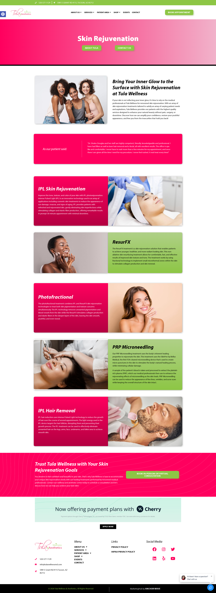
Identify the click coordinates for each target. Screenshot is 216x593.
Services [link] (88, 12)
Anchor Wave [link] (152, 588)
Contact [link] (136, 12)
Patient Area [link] (103, 12)
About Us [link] (75, 12)
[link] (3, 14)
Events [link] (126, 12)
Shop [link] (116, 12)
